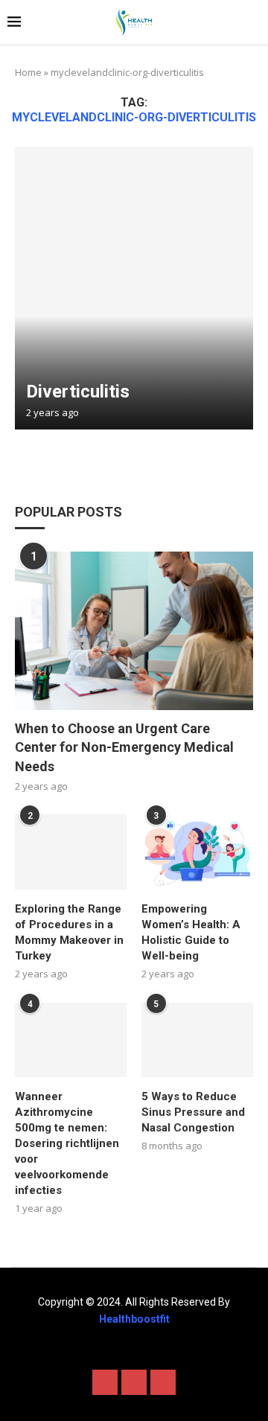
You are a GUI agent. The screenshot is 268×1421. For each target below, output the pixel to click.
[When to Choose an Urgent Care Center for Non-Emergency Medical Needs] (134, 631)
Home (28, 72)
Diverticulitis (78, 391)
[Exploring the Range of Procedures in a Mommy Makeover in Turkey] (71, 851)
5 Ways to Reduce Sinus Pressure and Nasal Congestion (193, 1112)
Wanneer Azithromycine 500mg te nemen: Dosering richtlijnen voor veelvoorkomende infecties (67, 1143)
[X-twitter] (134, 1382)
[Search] (253, 23)
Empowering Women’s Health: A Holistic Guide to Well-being (190, 932)
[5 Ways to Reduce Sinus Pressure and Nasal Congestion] (197, 1040)
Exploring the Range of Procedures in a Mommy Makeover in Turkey (69, 932)
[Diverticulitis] (134, 288)
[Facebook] (105, 1382)
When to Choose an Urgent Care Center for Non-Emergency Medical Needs (124, 747)
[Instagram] (163, 1382)
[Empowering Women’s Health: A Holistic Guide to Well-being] (197, 851)
